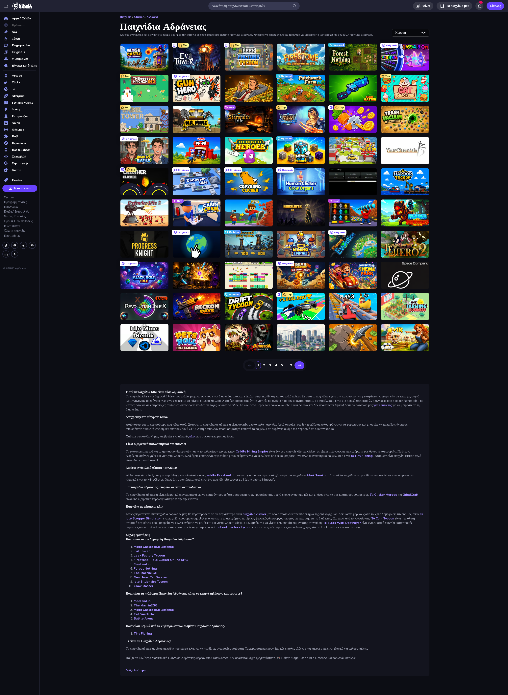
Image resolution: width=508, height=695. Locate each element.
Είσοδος (495, 6)
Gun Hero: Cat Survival (151, 577)
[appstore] (23, 245)
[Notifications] (479, 6)
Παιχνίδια (125, 17)
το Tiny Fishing (362, 456)
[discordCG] (32, 245)
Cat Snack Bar (144, 614)
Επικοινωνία (22, 188)
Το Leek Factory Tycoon (233, 527)
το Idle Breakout (219, 475)
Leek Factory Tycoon (149, 555)
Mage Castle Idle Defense (154, 547)
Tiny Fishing (143, 633)
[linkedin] (6, 254)
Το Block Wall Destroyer (342, 523)
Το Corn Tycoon (382, 518)
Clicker (139, 17)
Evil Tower (142, 551)
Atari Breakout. (318, 475)
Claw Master (143, 586)
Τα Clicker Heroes (383, 495)
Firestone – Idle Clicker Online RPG (161, 560)
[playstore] (14, 254)
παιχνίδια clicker (254, 514)
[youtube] (14, 245)
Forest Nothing (145, 568)
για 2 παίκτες (382, 405)
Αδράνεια (152, 17)
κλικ (192, 436)
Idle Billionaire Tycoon (151, 581)
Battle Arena (144, 618)
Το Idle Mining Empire (252, 451)
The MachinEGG (145, 573)
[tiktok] (6, 245)
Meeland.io (142, 564)
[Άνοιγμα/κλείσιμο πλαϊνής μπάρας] (6, 6)
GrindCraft (411, 495)
